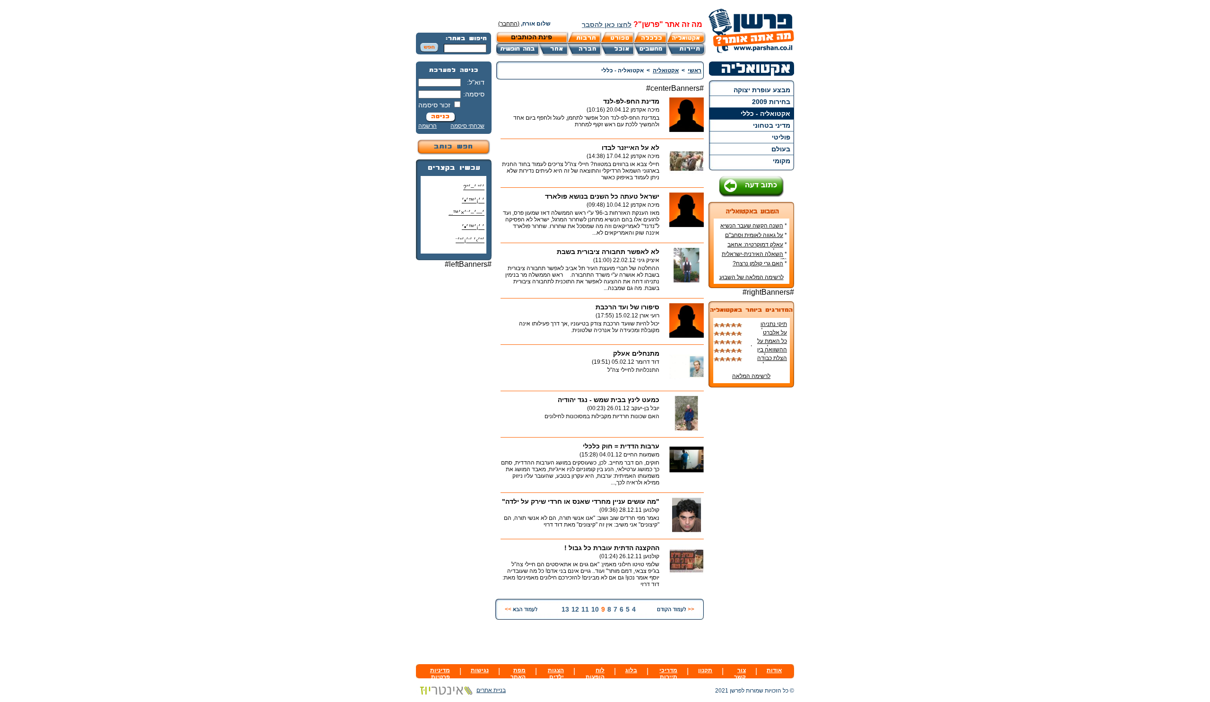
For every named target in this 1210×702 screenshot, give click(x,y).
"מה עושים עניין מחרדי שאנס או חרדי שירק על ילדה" (580, 501)
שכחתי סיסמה (467, 126)
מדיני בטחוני (771, 125)
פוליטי (781, 137)
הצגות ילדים (556, 673)
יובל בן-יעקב (645, 408)
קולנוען (651, 510)
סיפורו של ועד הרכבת (627, 307)
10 (595, 609)
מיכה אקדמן (645, 109)
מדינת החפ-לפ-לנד (631, 101)
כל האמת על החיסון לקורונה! (769, 344)
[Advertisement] (454, 417)
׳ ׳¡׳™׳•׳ (473, 200)
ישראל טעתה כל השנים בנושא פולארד (602, 196)
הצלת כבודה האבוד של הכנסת (766, 361)
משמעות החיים (641, 454)
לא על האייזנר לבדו (630, 147)
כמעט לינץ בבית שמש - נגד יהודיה (608, 400)
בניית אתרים (491, 690)
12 (575, 609)
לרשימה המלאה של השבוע (751, 277)
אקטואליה (666, 70)
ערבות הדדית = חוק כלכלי (621, 446)
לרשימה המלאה (751, 376)
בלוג (631, 670)
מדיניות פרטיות (440, 673)
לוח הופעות (595, 673)
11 (585, 609)
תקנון (705, 670)
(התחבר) (508, 23)
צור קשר (740, 673)
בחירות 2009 (771, 101)
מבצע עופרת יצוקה (762, 90)
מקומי (781, 161)
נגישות (480, 670)
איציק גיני (648, 260)
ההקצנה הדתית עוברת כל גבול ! (611, 548)
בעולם (780, 149)
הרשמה (427, 126)
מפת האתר (518, 673)
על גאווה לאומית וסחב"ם (754, 235)
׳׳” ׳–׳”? (473, 187)
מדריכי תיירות (668, 673)
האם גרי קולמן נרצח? (758, 263)
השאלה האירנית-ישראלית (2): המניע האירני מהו (754, 257)
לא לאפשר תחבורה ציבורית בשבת (608, 251)
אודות (774, 670)
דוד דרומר (647, 362)
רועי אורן (649, 315)
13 (565, 609)
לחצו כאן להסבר (606, 24)
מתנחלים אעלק (636, 353)
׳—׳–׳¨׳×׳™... (466, 213)
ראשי (694, 70)
